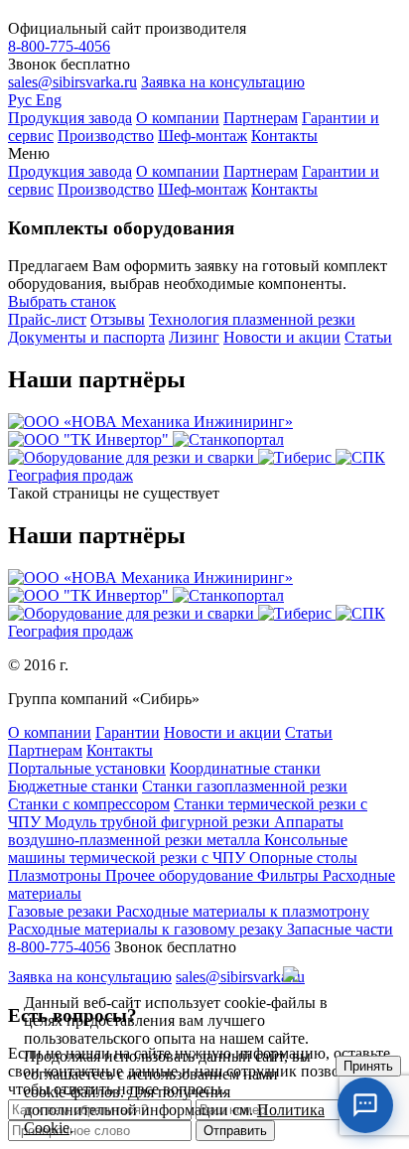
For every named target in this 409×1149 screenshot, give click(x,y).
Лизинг (194, 337)
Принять (368, 1066)
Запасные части (340, 929)
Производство (106, 135)
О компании (177, 117)
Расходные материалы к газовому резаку (147, 929)
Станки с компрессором (89, 803)
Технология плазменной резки (252, 319)
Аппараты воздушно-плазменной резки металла (175, 830)
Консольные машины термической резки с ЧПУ (177, 848)
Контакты (284, 135)
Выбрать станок (62, 301)
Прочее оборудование (181, 875)
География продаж (70, 475)
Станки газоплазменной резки (244, 786)
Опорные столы (303, 857)
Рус (22, 99)
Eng (49, 99)
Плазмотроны (56, 875)
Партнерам (260, 117)
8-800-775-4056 (59, 46)
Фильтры (290, 875)
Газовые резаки (62, 911)
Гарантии (127, 732)
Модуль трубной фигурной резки (159, 821)
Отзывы (117, 319)
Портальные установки (87, 768)
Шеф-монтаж (202, 135)
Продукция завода (70, 117)
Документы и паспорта (86, 337)
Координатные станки (245, 768)
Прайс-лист (47, 319)
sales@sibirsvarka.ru (72, 81)
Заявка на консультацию (223, 81)
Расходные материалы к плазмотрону (242, 911)
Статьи (368, 337)
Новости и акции (282, 337)
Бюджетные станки (73, 786)
